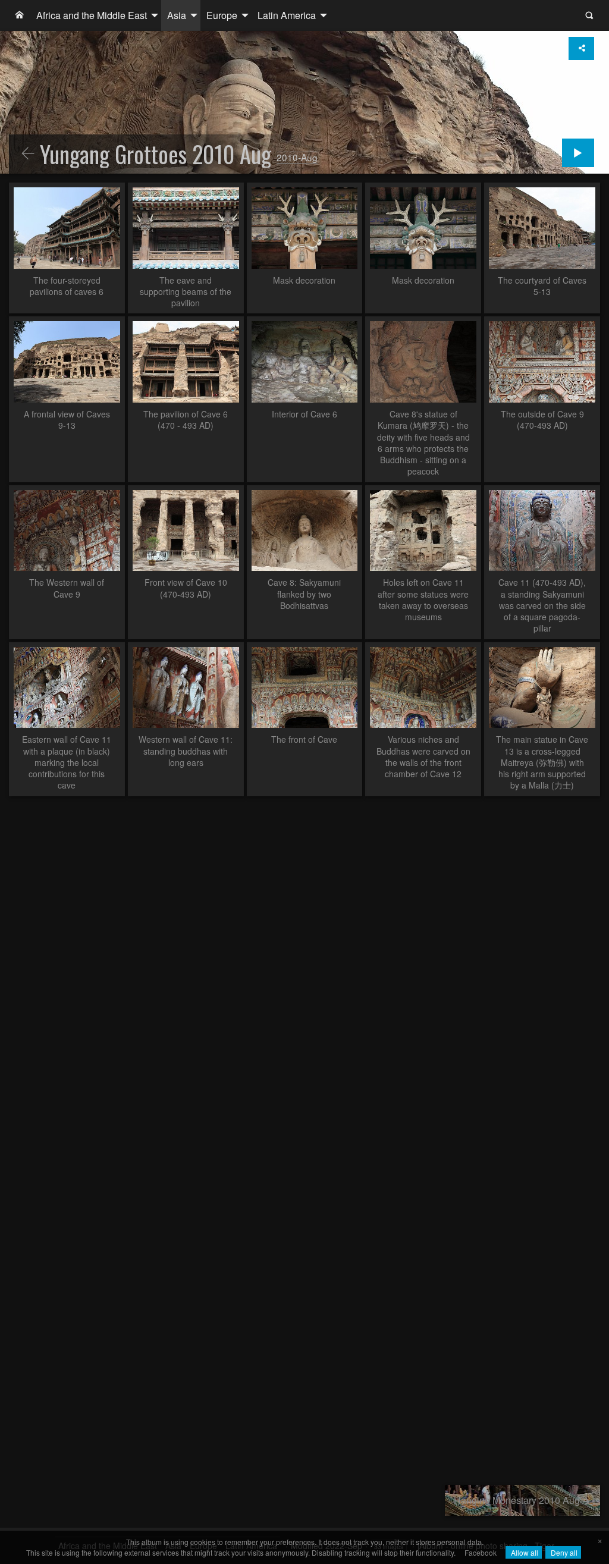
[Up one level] (28, 154)
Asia (176, 15)
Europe (221, 15)
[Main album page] (19, 15)
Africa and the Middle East (91, 15)
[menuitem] (19, 15)
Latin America (287, 15)
